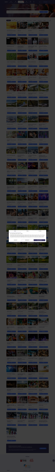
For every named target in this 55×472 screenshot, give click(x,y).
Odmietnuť (15, 240)
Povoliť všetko (39, 240)
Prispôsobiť (27, 240)
